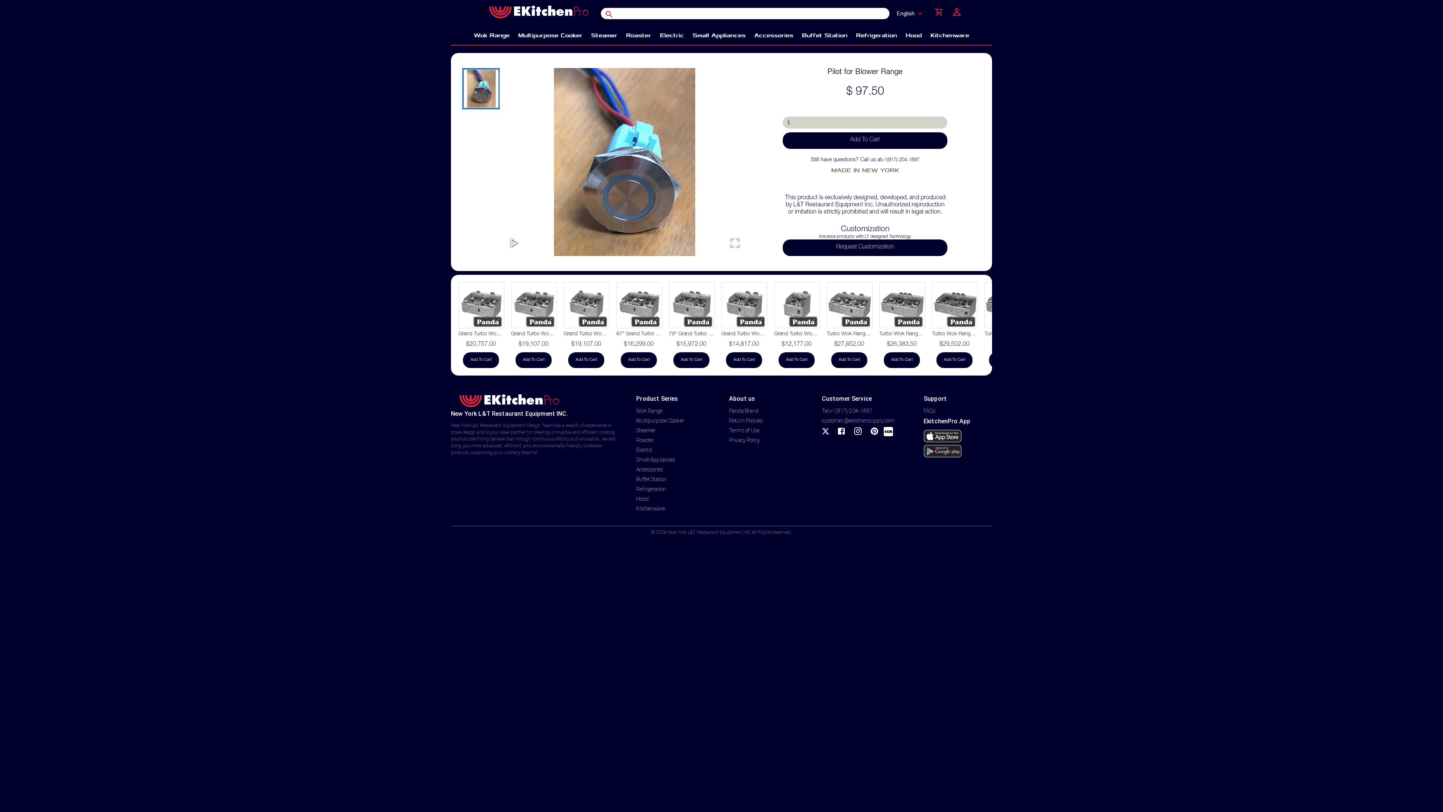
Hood (642, 499)
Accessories (649, 470)
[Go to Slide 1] (481, 88)
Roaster (645, 440)
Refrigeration (651, 489)
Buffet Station (651, 479)
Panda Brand (743, 411)
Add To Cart (865, 140)
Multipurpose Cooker (660, 421)
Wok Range (649, 411)
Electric (644, 450)
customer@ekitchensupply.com (858, 421)
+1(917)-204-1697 (901, 160)
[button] (625, 162)
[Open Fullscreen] (735, 242)
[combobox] (912, 13)
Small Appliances (655, 460)
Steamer (646, 430)
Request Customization (865, 247)
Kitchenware (650, 509)
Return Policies (746, 421)
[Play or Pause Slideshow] (514, 242)
